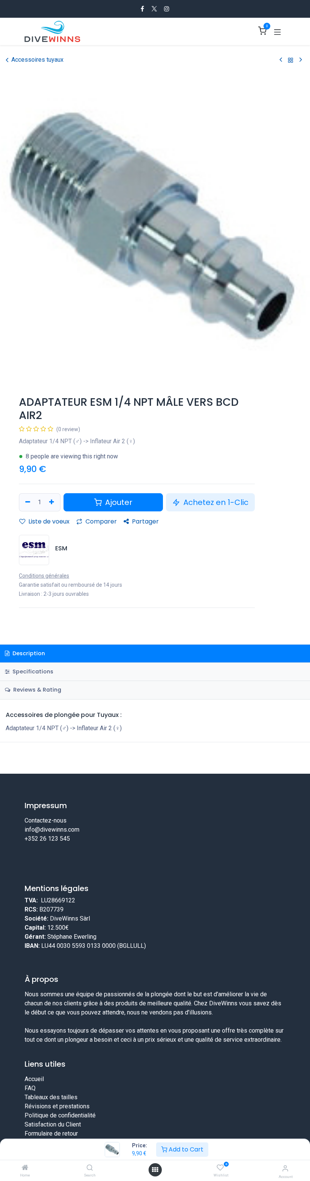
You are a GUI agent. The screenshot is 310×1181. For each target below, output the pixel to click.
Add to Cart (185, 1149)
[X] (154, 8)
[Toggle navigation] (277, 31)
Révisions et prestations (57, 1106)
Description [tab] (28, 653)
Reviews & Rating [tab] (36, 689)
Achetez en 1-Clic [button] (214, 502)
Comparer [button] (100, 521)
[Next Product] (300, 60)
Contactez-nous (46, 820)
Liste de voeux (48, 521)
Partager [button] (144, 521)
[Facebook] (142, 8)
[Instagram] (167, 8)
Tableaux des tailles (51, 1097)
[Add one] (52, 502)
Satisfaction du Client (53, 1124)
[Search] (89, 1168)
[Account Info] (285, 1168)
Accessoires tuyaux (37, 59)
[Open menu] (155, 1170)
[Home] (25, 1168)
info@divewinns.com (52, 829)
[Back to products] (291, 60)
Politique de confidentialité (60, 1115)
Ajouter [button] (117, 502)
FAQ (30, 1088)
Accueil (34, 1079)
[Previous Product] (280, 60)
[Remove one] (26, 502)
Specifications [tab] (32, 671)
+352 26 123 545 (47, 838)
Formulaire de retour (51, 1133)
